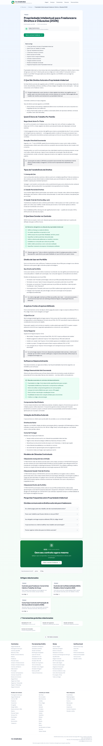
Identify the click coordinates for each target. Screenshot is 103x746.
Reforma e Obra (15, 652)
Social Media (70, 695)
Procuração (14, 670)
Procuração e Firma (57, 675)
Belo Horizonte (42, 699)
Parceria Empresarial (57, 668)
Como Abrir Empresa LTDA (59, 673)
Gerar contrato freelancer (33, 35)
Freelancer (13, 658)
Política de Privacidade (79, 654)
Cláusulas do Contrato (58, 652)
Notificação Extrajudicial (37, 652)
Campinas (41, 711)
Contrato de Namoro (16, 666)
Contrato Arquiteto (71, 709)
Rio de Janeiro (42, 697)
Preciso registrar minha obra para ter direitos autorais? (40, 530)
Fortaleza (41, 709)
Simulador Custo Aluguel (37, 666)
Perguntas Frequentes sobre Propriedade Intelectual (39, 64)
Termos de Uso (77, 656)
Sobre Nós (76, 648)
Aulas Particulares (71, 699)
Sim (37, 571)
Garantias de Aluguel (58, 648)
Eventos (68, 701)
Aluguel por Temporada (16, 683)
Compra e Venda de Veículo (17, 664)
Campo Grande (42, 731)
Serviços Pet (14, 715)
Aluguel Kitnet (14, 679)
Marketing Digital (70, 697)
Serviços (52, 2)
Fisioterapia (14, 717)
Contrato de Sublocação (59, 664)
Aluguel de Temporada (58, 666)
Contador (69, 705)
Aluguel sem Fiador (15, 681)
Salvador (41, 707)
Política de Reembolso (79, 652)
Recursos (67, 2)
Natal (40, 723)
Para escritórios (74, 2)
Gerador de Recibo (36, 650)
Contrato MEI (14, 699)
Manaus (40, 717)
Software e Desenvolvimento (34, 58)
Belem (40, 719)
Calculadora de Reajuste (37, 646)
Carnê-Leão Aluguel (57, 662)
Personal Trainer (15, 660)
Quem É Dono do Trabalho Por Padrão (36, 48)
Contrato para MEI (15, 650)
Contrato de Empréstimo (17, 673)
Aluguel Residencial (15, 646)
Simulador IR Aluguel (36, 668)
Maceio (40, 721)
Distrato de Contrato (16, 677)
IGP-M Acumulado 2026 (58, 660)
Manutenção (70, 703)
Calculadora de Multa (37, 648)
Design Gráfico (14, 707)
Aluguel (46, 2)
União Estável (14, 668)
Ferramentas (59, 2)
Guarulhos (41, 715)
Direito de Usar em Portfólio (33, 54)
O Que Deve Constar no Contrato (35, 52)
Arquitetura (69, 707)
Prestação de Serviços (16, 648)
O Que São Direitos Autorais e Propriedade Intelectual (40, 46)
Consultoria (13, 703)
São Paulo (41, 695)
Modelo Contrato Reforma (17, 654)
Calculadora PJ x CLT (36, 656)
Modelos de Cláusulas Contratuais (35, 62)
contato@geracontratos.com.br (85, 741)
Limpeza (13, 719)
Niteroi (40, 725)
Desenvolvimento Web (16, 709)
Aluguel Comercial (15, 687)
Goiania (40, 713)
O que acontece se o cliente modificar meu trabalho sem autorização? (44, 525)
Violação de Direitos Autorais (34, 60)
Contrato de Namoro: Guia (59, 670)
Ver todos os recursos (52, 637)
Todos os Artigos (57, 677)
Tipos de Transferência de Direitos (35, 50)
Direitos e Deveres (57, 650)
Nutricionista (14, 721)
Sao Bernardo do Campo (45, 727)
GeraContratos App (78, 646)
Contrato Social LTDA (16, 675)
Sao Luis (41, 729)
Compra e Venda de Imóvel (17, 662)
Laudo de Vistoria (36, 654)
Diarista (13, 656)
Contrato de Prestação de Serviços (61, 654)
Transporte (13, 723)
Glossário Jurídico (78, 658)
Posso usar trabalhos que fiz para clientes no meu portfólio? (42, 514)
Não (43, 571)
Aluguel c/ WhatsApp (16, 685)
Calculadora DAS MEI (37, 658)
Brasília (40, 705)
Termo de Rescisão (36, 664)
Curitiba (41, 701)
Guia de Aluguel (56, 646)
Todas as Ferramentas (37, 673)
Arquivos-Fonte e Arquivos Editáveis (35, 56)
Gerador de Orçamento (37, 662)
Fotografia (13, 705)
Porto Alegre (42, 703)
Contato (76, 650)
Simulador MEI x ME (36, 660)
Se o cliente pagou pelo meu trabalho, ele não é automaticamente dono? (45, 508)
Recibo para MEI (35, 670)
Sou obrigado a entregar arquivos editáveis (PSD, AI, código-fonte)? (44, 519)
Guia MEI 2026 (56, 656)
